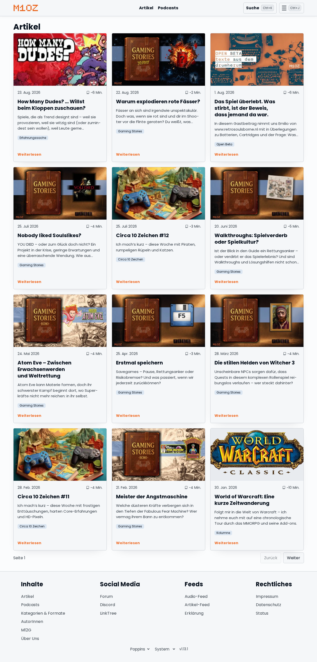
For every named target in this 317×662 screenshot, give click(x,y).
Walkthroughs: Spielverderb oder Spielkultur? (251, 238)
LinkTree (108, 613)
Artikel (146, 8)
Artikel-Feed (197, 605)
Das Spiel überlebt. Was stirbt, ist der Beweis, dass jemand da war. (245, 108)
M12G (26, 630)
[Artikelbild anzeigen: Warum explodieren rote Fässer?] (158, 59)
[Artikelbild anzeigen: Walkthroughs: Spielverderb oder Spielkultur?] (256, 193)
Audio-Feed (196, 596)
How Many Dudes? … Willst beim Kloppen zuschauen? (51, 105)
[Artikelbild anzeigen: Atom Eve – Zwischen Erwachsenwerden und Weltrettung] (60, 321)
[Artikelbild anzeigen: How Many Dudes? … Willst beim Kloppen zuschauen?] (60, 59)
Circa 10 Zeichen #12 (142, 235)
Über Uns (30, 638)
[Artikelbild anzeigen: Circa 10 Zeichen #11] (60, 454)
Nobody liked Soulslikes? (49, 235)
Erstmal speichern (139, 362)
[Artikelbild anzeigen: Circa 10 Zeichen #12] (158, 193)
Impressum (267, 596)
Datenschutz (268, 605)
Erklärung (194, 613)
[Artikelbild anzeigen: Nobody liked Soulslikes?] (60, 193)
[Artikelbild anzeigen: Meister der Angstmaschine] (158, 454)
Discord (107, 605)
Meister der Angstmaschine (151, 496)
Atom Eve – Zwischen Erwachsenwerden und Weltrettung (44, 369)
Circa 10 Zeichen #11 (43, 496)
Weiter (293, 558)
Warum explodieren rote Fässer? (158, 101)
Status (262, 613)
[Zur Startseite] (25, 8)
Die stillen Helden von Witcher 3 (255, 362)
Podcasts (168, 8)
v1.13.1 (183, 649)
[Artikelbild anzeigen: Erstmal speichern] (158, 321)
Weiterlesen (29, 154)
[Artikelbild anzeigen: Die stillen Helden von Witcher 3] (256, 321)
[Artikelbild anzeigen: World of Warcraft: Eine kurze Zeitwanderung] (256, 454)
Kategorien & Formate (43, 613)
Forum (106, 596)
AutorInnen (32, 621)
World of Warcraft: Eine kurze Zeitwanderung (244, 500)
